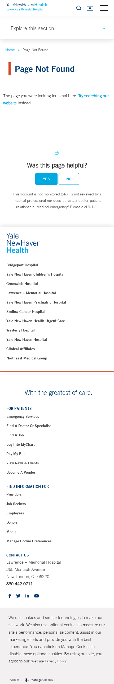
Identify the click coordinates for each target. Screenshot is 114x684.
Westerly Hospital (20, 330)
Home (10, 50)
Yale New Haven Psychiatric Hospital (36, 302)
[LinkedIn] (27, 596)
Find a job (15, 435)
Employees (15, 513)
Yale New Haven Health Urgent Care (35, 320)
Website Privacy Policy (49, 661)
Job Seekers (16, 503)
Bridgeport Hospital (22, 265)
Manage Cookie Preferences (28, 541)
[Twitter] (18, 596)
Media (11, 531)
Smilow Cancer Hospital (25, 311)
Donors (11, 522)
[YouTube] (36, 596)
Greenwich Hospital (22, 283)
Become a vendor (20, 472)
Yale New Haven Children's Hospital (35, 274)
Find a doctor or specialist (28, 425)
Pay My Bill (15, 453)
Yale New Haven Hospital (26, 339)
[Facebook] (9, 596)
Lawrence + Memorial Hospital (31, 292)
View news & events (22, 463)
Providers (13, 494)
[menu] (104, 8)
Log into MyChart (20, 444)
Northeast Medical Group (26, 358)
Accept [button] (14, 680)
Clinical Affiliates (20, 348)
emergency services (22, 416)
